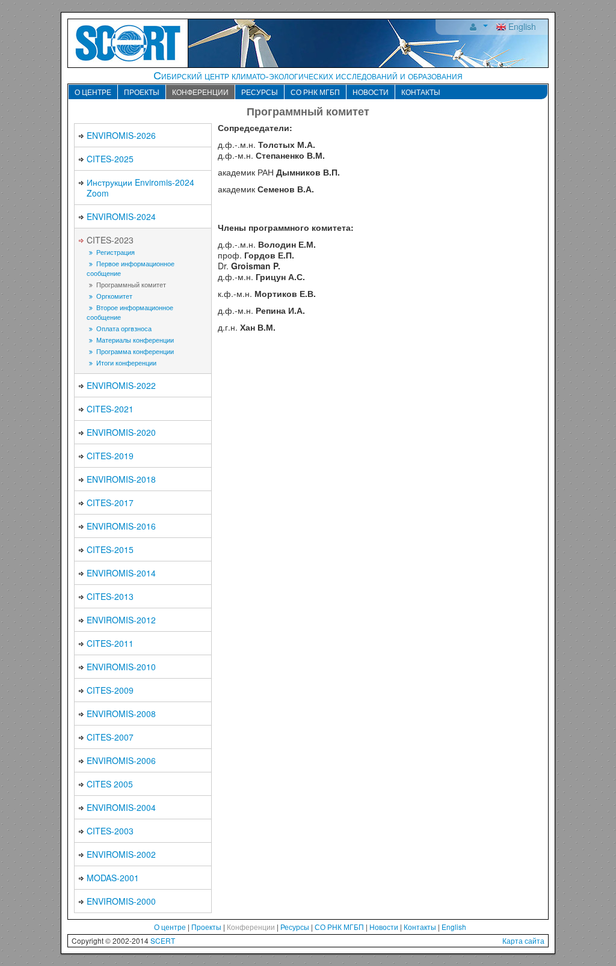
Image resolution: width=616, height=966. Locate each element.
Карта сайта (523, 940)
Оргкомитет (113, 296)
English (521, 26)
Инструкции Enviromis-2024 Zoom (140, 187)
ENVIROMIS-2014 (121, 573)
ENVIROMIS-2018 (121, 479)
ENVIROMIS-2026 (121, 135)
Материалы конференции (134, 339)
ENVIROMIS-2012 (121, 620)
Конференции (200, 92)
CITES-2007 (110, 737)
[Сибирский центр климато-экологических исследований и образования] (128, 42)
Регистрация (114, 252)
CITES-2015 (110, 549)
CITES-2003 (110, 831)
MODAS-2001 (113, 878)
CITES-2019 (110, 456)
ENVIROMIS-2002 (121, 854)
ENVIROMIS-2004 (121, 807)
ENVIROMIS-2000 (121, 901)
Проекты (141, 92)
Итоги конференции (125, 362)
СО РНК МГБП (315, 92)
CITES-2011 (110, 643)
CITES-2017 (110, 503)
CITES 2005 (110, 784)
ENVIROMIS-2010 (121, 667)
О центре (93, 92)
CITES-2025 (110, 159)
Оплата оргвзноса (123, 328)
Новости (371, 92)
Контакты (420, 92)
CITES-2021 (110, 409)
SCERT (162, 940)
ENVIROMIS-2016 (121, 526)
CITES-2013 (110, 596)
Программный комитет (130, 284)
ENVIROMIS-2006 (121, 760)
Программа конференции (134, 351)
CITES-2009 (110, 690)
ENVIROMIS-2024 (121, 216)
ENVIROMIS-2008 (121, 714)
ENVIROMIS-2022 (121, 385)
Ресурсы (259, 92)
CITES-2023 (110, 240)
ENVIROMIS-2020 (121, 432)
